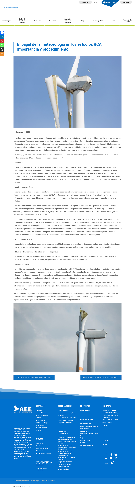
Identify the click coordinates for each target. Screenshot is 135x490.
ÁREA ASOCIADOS (111, 2)
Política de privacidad (21, 480)
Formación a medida (64, 464)
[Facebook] (2, 33)
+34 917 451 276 (107, 422)
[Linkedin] (2, 37)
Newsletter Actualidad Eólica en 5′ (67, 20)
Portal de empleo (41, 427)
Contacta (126, 2)
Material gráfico (97, 21)
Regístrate (85, 2)
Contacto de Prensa (127, 21)
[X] (2, 49)
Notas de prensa (7, 21)
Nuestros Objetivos (42, 415)
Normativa (61, 415)
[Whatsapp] (2, 45)
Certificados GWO (63, 466)
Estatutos (39, 418)
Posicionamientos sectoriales (41, 469)
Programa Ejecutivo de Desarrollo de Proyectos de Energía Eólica (67, 447)
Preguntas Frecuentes (65, 422)
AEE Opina (52, 21)
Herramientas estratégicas (66, 413)
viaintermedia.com (23, 487)
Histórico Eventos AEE (43, 448)
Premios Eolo (40, 446)
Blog (82, 21)
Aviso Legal (35, 480)
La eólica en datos (64, 410)
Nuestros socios (41, 420)
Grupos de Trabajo (42, 422)
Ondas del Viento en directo (22, 20)
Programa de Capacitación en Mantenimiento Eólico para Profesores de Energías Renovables (67, 440)
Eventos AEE (39, 443)
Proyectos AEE (85, 410)
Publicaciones (37, 21)
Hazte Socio (40, 425)
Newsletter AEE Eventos (43, 453)
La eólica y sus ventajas (65, 420)
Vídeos (112, 21)
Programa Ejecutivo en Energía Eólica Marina (65, 452)
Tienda (105, 444)
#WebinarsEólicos (63, 469)
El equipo (39, 410)
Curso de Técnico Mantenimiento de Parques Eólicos (66, 457)
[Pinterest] (2, 41)
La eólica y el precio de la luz (67, 418)
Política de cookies (48, 480)
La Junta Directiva (41, 413)
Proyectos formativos (65, 462)
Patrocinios (39, 451)
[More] (2, 54)
